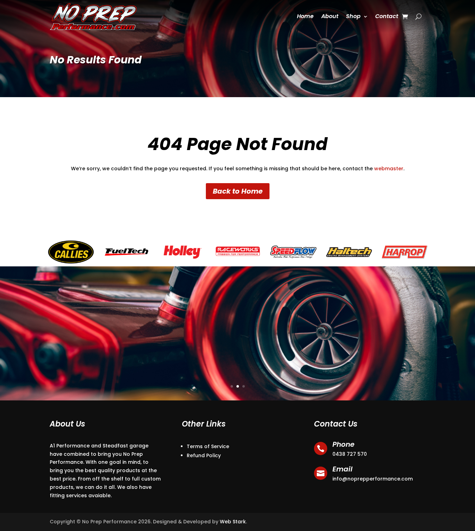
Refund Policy (204, 455)
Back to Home (238, 191)
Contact (386, 16)
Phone (343, 444)
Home (305, 16)
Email (342, 469)
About (329, 16)
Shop (353, 16)
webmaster (388, 168)
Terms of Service (208, 446)
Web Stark (233, 521)
